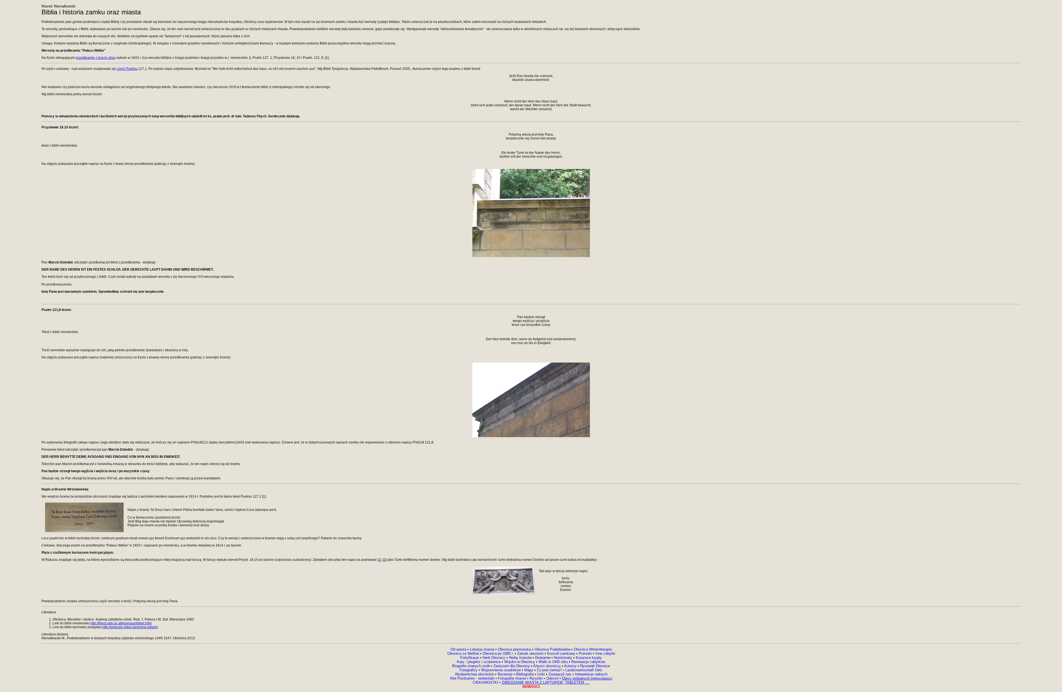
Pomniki (585, 653)
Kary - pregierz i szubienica (479, 662)
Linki (541, 674)
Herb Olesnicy (493, 658)
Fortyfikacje (470, 658)
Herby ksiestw (520, 658)
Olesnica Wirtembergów (593, 649)
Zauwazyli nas (560, 674)
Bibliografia (524, 674)
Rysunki (536, 678)
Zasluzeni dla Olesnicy (511, 666)
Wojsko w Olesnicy (520, 662)
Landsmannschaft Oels (583, 670)
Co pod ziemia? (549, 670)
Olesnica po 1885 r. (498, 653)
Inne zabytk (604, 653)
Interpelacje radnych (591, 674)
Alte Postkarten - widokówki (473, 678)
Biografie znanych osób (471, 666)
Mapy (528, 670)
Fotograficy (469, 670)
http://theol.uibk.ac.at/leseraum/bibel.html (121, 623)
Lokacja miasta (482, 649)
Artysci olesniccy (547, 666)
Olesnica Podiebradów (552, 649)
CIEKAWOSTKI (486, 682)
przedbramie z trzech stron (96, 58)
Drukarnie (543, 658)
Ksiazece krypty (589, 658)
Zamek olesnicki (531, 653)
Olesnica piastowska (514, 649)
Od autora (460, 649)
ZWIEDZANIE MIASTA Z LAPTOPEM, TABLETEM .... (546, 682)
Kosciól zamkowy (561, 653)
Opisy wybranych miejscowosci (587, 678)
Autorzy (570, 666)
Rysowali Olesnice (594, 666)
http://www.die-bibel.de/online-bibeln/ (130, 627)
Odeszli (552, 678)
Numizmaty (563, 658)
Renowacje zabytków (587, 662)
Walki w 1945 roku (553, 662)
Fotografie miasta (512, 678)
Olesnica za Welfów (463, 653)
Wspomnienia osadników (501, 670)
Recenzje (505, 674)
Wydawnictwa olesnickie (475, 674)
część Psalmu (127, 69)
